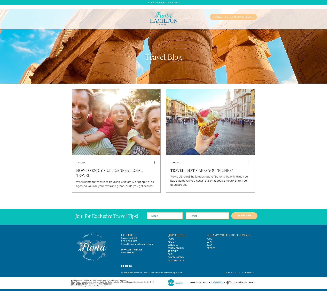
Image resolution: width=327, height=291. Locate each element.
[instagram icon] (126, 266)
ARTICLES (173, 251)
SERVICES (173, 244)
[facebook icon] (122, 266)
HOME (171, 238)
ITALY (209, 244)
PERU (209, 238)
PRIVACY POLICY (232, 272)
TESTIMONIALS (176, 248)
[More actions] (156, 163)
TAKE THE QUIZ (176, 260)
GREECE (210, 248)
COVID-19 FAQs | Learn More (163, 2)
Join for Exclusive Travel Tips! (106, 216)
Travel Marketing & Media (171, 272)
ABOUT (172, 241)
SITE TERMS (248, 272)
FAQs (171, 254)
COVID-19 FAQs (176, 257)
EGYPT (210, 241)
